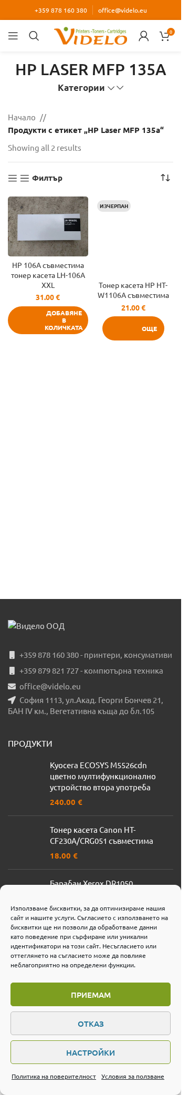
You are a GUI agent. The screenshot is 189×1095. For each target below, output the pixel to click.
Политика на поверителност (54, 1076)
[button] (48, 320)
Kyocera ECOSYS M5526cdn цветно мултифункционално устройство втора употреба (103, 776)
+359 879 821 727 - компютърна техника (91, 670)
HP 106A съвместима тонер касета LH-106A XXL (48, 275)
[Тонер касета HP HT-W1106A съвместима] (133, 237)
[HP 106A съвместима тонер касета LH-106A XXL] (48, 226)
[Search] (34, 35)
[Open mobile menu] (13, 35)
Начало (22, 117)
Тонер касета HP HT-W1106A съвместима (133, 289)
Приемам (91, 994)
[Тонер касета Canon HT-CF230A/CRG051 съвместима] (25, 842)
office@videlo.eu (122, 10)
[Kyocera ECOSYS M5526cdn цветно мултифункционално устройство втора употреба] (25, 783)
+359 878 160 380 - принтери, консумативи (95, 654)
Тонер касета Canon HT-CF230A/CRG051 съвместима (101, 834)
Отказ (91, 1023)
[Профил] (143, 35)
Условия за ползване (132, 1076)
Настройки (90, 1052)
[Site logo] (91, 34)
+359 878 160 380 (61, 10)
